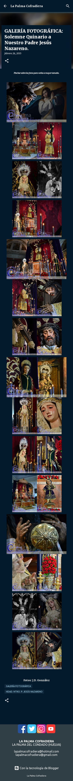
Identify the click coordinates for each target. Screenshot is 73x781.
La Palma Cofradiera (26, 6)
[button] (6, 61)
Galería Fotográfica (18, 686)
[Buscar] (68, 6)
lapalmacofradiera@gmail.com (36, 754)
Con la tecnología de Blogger (39, 768)
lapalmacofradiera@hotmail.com (36, 751)
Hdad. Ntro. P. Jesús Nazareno (24, 691)
